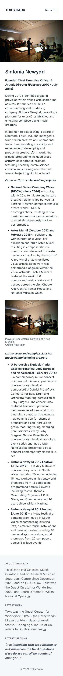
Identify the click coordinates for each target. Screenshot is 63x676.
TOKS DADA (15, 10)
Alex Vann (19, 344)
